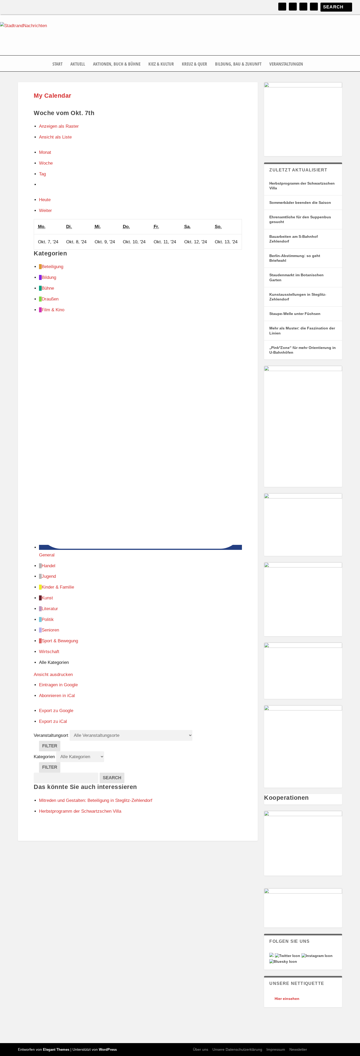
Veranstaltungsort (51, 735)
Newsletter (298, 1049)
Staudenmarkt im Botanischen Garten (296, 277)
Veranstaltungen (286, 64)
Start (57, 64)
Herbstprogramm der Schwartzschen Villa (302, 185)
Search (113, 777)
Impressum (275, 1049)
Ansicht (53, 674)
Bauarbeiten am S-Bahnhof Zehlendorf (293, 238)
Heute (45, 199)
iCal (57, 695)
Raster (59, 126)
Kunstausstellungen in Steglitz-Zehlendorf (297, 296)
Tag (42, 173)
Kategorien (45, 756)
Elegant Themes (56, 1050)
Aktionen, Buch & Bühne (116, 64)
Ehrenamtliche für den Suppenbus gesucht (300, 219)
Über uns (200, 1049)
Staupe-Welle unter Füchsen (294, 314)
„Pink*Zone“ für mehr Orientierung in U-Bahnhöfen (302, 350)
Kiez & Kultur (161, 64)
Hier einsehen (287, 998)
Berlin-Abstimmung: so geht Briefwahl (294, 258)
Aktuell (77, 64)
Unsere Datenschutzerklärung (237, 1049)
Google (58, 684)
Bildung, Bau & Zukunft (238, 64)
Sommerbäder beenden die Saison (300, 202)
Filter (51, 747)
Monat (45, 152)
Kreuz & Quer (194, 64)
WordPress (108, 1050)
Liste (55, 137)
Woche (46, 163)
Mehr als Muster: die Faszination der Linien (302, 330)
